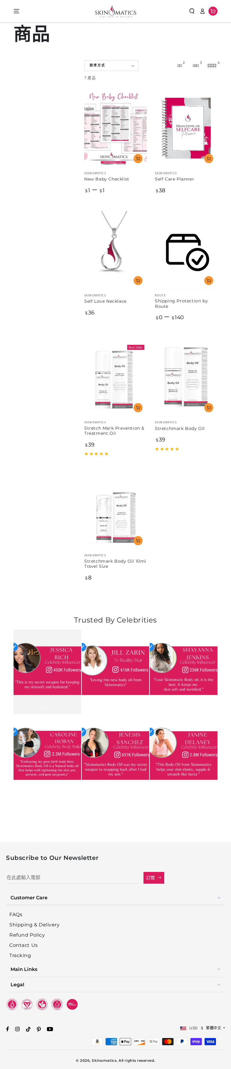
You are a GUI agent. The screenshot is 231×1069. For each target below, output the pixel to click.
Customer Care (29, 898)
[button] (191, 11)
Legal (17, 984)
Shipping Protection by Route (181, 303)
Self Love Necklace (105, 301)
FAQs (15, 914)
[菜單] (17, 11)
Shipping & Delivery (34, 925)
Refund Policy (27, 935)
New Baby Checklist (106, 179)
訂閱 (151, 877)
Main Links (24, 969)
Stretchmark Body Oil (180, 428)
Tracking (20, 955)
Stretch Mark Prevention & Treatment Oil (114, 431)
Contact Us (23, 945)
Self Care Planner (174, 179)
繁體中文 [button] (214, 1028)
